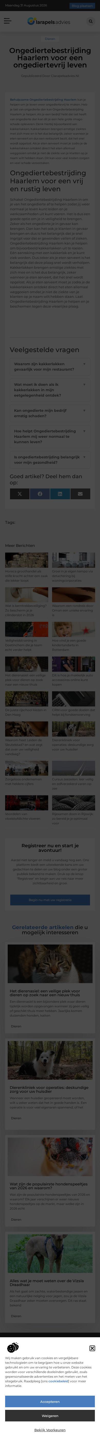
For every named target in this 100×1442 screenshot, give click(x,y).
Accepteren (50, 1402)
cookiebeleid (58, 1381)
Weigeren (50, 1416)
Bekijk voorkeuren (50, 1430)
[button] (92, 1348)
